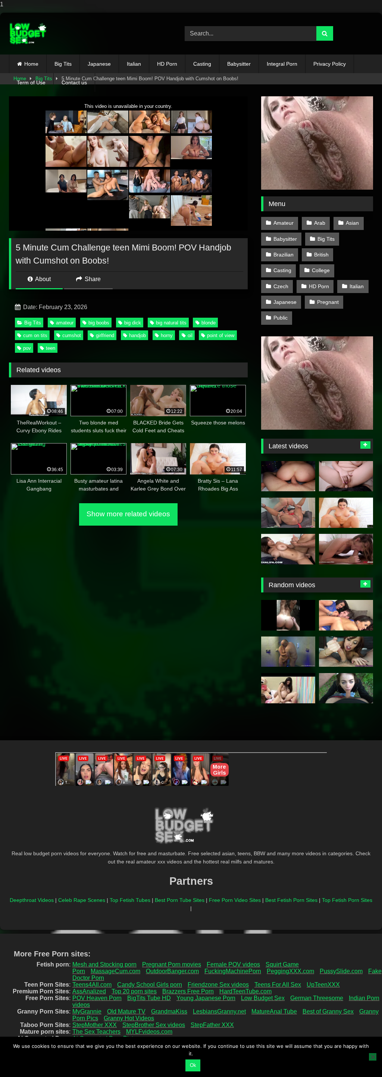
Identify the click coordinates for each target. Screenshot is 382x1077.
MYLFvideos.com (149, 1031)
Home (31, 64)
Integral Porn (282, 64)
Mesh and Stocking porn (104, 964)
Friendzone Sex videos (218, 984)
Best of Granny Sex (328, 1011)
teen (50, 348)
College (321, 270)
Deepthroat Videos (32, 900)
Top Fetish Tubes (130, 900)
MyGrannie (86, 1011)
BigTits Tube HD (149, 998)
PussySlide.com (341, 971)
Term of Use (31, 82)
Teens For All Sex (277, 984)
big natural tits (171, 323)
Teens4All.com (92, 984)
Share (92, 279)
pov (27, 348)
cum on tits (35, 335)
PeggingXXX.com (290, 971)
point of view (220, 335)
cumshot (71, 335)
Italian (134, 64)
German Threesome (316, 998)
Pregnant (328, 302)
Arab (319, 223)
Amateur (283, 223)
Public (280, 318)
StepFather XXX (212, 1025)
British (321, 255)
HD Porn (167, 64)
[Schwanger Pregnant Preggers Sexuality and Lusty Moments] (288, 651)
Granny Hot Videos (129, 1018)
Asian (352, 223)
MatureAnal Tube (274, 1011)
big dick (132, 323)
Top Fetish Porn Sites (347, 900)
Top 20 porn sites (134, 991)
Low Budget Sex (263, 998)
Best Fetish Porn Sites (291, 900)
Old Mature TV (126, 1011)
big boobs (98, 323)
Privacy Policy (329, 64)
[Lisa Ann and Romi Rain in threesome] (346, 615)
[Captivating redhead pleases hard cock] (346, 651)
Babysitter (239, 64)
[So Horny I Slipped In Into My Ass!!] (288, 476)
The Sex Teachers (96, 1031)
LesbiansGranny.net (219, 1011)
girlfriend (105, 335)
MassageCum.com (115, 971)
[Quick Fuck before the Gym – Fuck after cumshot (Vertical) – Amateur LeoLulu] (288, 615)
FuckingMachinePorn (232, 971)
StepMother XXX (94, 1025)
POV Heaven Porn (97, 998)
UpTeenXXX (323, 984)
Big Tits (63, 64)
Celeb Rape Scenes (81, 900)
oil (190, 335)
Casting (202, 64)
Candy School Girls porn (149, 984)
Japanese (99, 64)
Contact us (74, 82)
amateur (64, 323)
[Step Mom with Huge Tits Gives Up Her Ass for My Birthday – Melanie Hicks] (346, 476)
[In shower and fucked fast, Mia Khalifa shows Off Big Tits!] (288, 549)
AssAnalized (89, 991)
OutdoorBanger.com (172, 971)
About (42, 279)
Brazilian (283, 255)
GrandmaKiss (169, 1011)
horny (167, 335)
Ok (193, 1065)
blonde (208, 323)
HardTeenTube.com (245, 991)
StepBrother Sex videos (153, 1025)
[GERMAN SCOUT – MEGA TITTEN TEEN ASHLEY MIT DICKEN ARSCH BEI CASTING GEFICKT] (288, 513)
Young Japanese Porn (205, 998)
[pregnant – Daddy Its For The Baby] (288, 688)
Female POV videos (233, 964)
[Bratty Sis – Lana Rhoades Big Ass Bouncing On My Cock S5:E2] (346, 513)
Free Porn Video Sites (235, 900)
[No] (372, 1057)
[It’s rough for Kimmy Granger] (346, 549)
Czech (280, 286)
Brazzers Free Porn (188, 991)
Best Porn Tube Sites (179, 900)
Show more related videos (128, 514)
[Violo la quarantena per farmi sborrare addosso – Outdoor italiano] (346, 688)
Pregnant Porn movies (171, 964)
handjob (137, 335)
